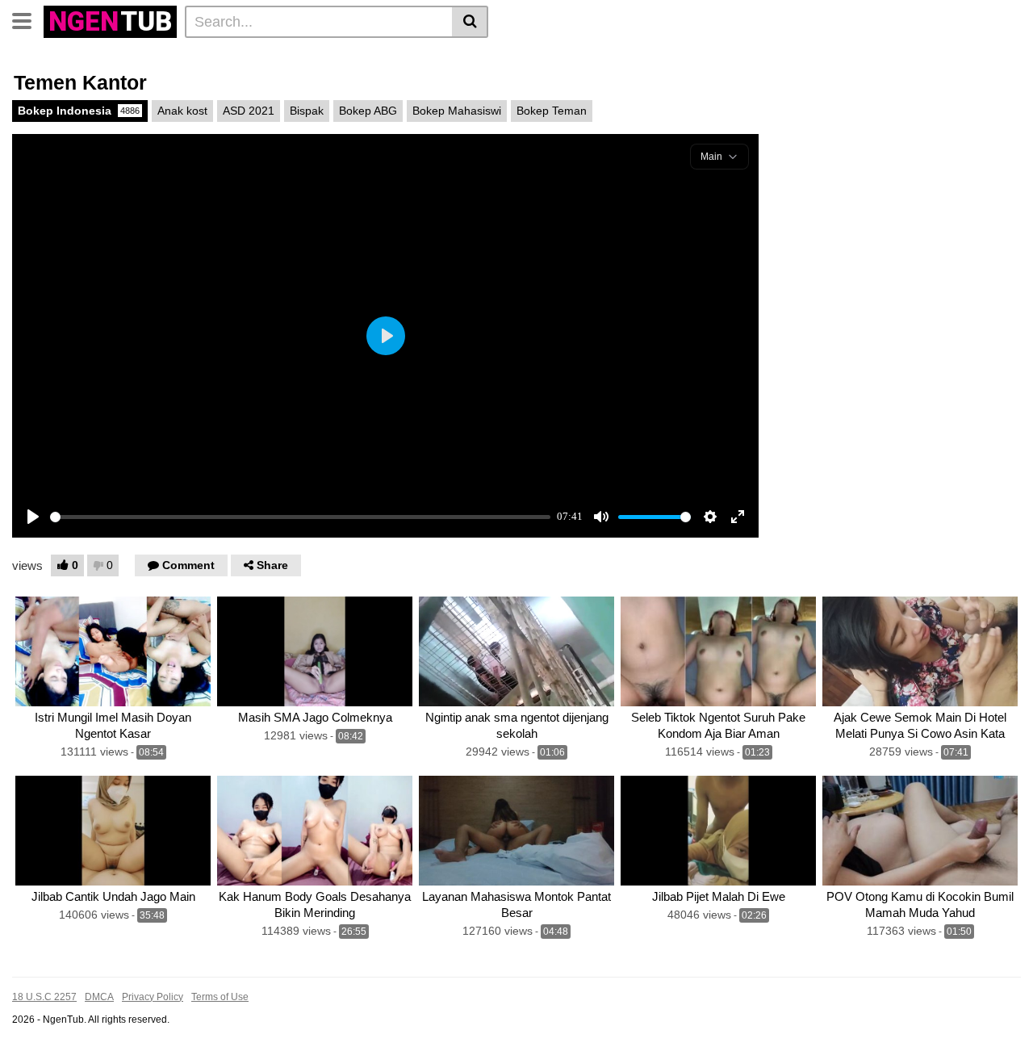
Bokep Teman (551, 110)
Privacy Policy (152, 997)
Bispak (307, 110)
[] (470, 22)
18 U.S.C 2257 (44, 997)
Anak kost (182, 110)
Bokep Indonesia (79, 110)
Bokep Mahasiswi (456, 110)
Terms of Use (220, 997)
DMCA (99, 997)
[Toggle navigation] (28, 19)
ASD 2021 (248, 110)
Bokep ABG (368, 110)
